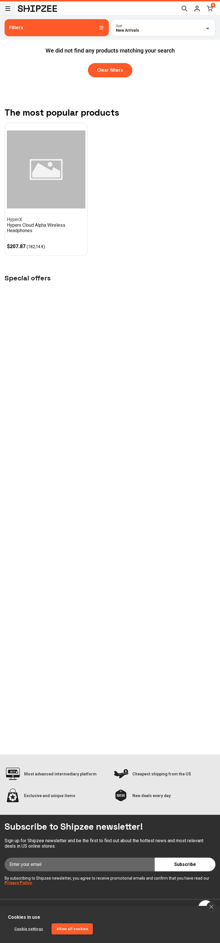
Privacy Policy (18, 882)
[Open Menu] (7, 8)
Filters (16, 27)
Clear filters (110, 70)
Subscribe (185, 864)
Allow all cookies (72, 929)
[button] (197, 8)
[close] (211, 907)
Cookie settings (28, 929)
